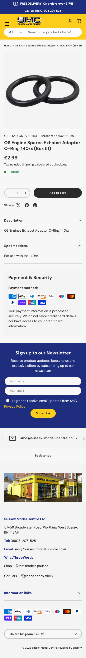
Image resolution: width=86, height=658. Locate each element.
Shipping (28, 164)
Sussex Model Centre (44, 647)
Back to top (43, 455)
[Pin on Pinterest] (35, 205)
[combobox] (43, 32)
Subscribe (43, 413)
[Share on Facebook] (27, 205)
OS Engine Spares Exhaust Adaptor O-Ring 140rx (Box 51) (48, 45)
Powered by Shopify (70, 647)
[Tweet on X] (18, 205)
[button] (79, 21)
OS (6, 136)
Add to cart (57, 193)
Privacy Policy (14, 406)
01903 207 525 (50, 11)
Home (7, 45)
